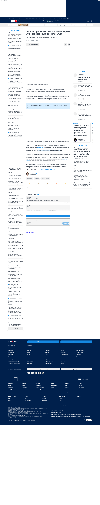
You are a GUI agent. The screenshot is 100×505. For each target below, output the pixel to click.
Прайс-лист (10, 350)
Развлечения (64, 359)
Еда (28, 359)
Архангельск (29, 178)
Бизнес (29, 350)
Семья (62, 363)
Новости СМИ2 (30, 232)
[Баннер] (23, 25)
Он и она (63, 348)
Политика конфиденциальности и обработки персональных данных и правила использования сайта (70, 416)
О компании (11, 352)
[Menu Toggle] (8, 21)
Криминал (47, 350)
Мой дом (47, 356)
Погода (26, 18)
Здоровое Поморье (45, 178)
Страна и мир (79, 352)
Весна (28, 352)
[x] (43, 373)
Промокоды (66, 18)
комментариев (33, 44)
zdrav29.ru (40, 147)
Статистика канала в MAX (14, 363)
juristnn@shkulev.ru (38, 416)
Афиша (39, 18)
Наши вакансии (11, 356)
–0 (68, 203)
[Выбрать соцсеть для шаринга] (69, 44)
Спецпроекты (79, 359)
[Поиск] (84, 21)
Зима (46, 348)
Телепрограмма (33, 18)
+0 (64, 203)
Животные (30, 361)
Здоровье (37, 178)
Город (28, 354)
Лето (46, 354)
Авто (28, 348)
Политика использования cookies (57, 410)
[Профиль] (91, 21)
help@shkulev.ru (17, 417)
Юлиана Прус (33, 173)
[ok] (35, 373)
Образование (48, 363)
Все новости (15, 30)
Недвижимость (12, 18)
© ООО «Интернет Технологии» (29, 420)
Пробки (50, 21)
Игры (60, 18)
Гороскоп (44, 18)
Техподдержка (11, 359)
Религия (63, 361)
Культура (47, 352)
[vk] (32, 373)
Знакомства (20, 18)
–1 (68, 212)
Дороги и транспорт (32, 356)
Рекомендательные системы (56, 412)
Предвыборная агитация (14, 361)
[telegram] (28, 373)
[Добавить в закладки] (65, 44)
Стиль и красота (80, 350)
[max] (39, 373)
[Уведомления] (88, 21)
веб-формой (30, 417)
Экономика (79, 356)
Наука (46, 359)
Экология (78, 354)
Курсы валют (51, 18)
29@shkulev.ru (22, 415)
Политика (63, 352)
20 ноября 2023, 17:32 (30, 40)
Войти (30, 223)
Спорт (77, 348)
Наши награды (11, 354)
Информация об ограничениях (57, 408)
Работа (62, 356)
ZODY (57, 18)
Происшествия (64, 354)
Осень (62, 350)
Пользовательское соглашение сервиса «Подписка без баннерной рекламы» (66, 414)
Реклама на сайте (12, 348)
